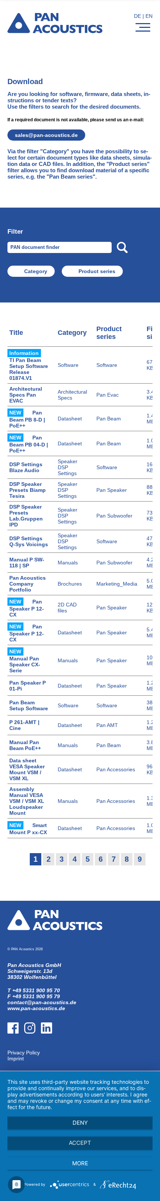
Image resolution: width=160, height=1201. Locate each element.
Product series (97, 271)
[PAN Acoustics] (54, 28)
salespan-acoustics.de (46, 135)
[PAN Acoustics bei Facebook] (15, 1047)
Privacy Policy (23, 1053)
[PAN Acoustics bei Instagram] (32, 1047)
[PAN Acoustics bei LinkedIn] (49, 1047)
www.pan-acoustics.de (36, 1008)
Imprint (15, 1058)
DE (137, 16)
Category (35, 271)
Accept (80, 1142)
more (80, 1163)
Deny (80, 1122)
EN (149, 16)
